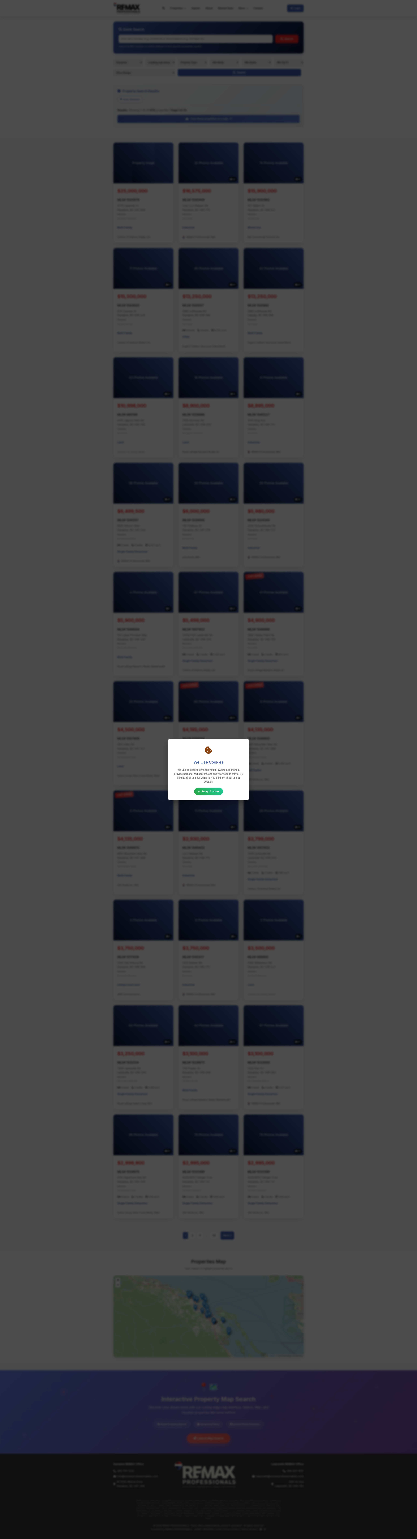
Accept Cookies (210, 791)
